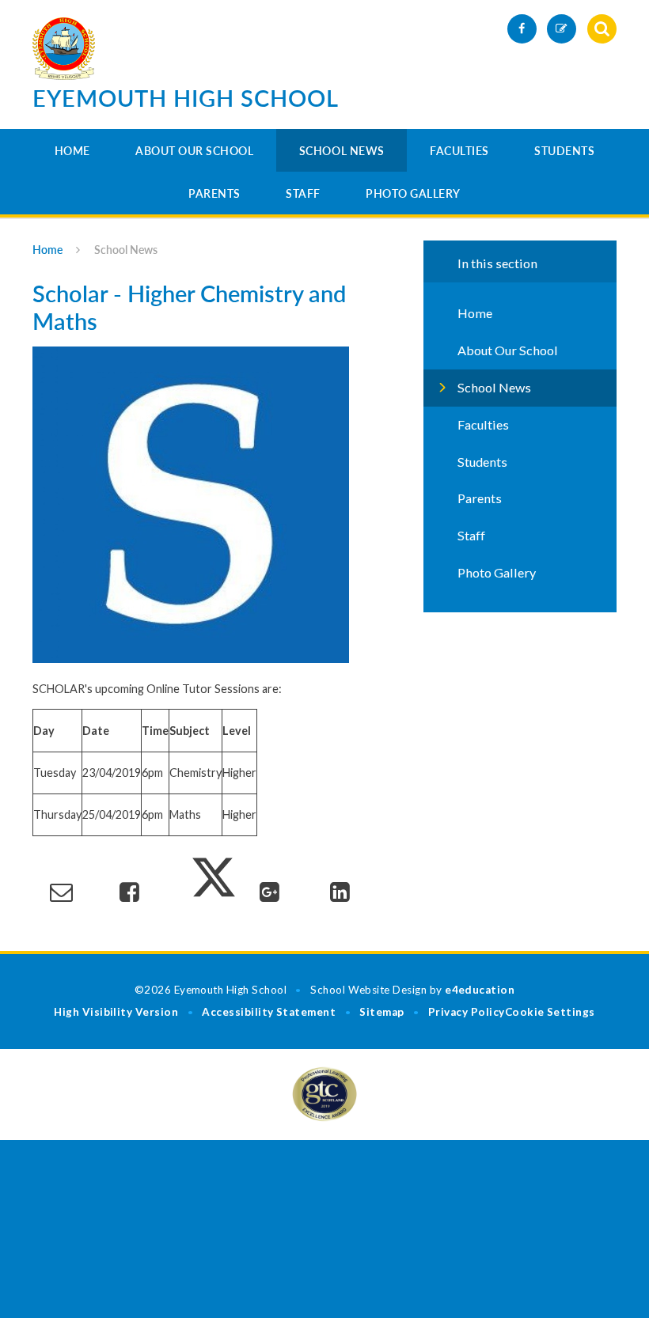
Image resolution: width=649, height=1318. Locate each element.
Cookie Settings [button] (550, 1012)
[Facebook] (522, 29)
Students (564, 150)
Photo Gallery (413, 193)
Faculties (459, 150)
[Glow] (561, 29)
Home (72, 150)
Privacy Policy (466, 1012)
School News (342, 150)
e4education (479, 989)
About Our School (194, 150)
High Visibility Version (116, 1012)
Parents (214, 193)
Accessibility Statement (269, 1012)
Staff (303, 193)
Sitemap (381, 1012)
